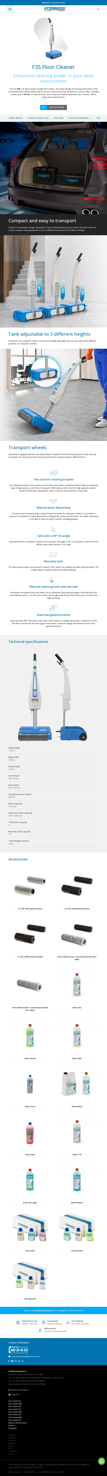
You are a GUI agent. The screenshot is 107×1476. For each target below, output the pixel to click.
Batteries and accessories (17, 1423)
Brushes (11, 1425)
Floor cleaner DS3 (14, 1414)
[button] (19, 1390)
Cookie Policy (29, 1472)
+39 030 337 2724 (57, 1378)
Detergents (12, 1428)
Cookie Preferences (46, 1472)
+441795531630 (18, 1378)
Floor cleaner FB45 (15, 1417)
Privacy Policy (14, 1472)
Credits (61, 1472)
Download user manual (79, 118)
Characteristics (16, 118)
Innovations (12, 1440)
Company (11, 1435)
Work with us (13, 1451)
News (10, 1449)
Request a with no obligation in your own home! (53, 1310)
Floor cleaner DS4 (14, 1420)
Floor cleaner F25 (14, 1401)
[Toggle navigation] (10, 9)
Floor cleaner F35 (14, 1409)
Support (11, 1446)
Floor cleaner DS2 (14, 1406)
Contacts (11, 1454)
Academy (11, 1438)
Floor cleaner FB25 (15, 1404)
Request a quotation (53, 2)
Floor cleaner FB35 (15, 1412)
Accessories (59, 118)
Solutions (11, 1443)
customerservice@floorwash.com (25, 1356)
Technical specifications (38, 118)
